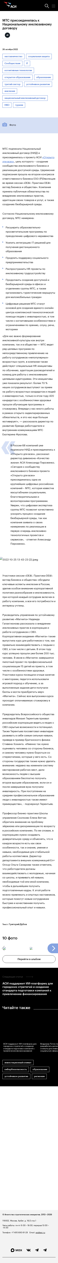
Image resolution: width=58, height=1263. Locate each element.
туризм (19, 105)
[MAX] (16, 1250)
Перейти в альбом (29, 959)
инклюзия (10, 91)
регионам (39, 1076)
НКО (7, 105)
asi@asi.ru (40, 1232)
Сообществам (12, 63)
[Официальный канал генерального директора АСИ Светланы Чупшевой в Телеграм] (45, 1250)
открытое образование (17, 77)
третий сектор (12, 84)
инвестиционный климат (18, 1062)
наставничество (13, 56)
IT (27, 63)
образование (43, 77)
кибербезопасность (16, 1069)
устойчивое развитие (38, 84)
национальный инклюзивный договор (25, 98)
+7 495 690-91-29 (19, 1232)
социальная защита (39, 56)
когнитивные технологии (18, 70)
